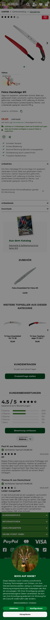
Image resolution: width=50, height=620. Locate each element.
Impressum (32, 603)
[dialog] (25, 310)
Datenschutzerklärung (21, 603)
